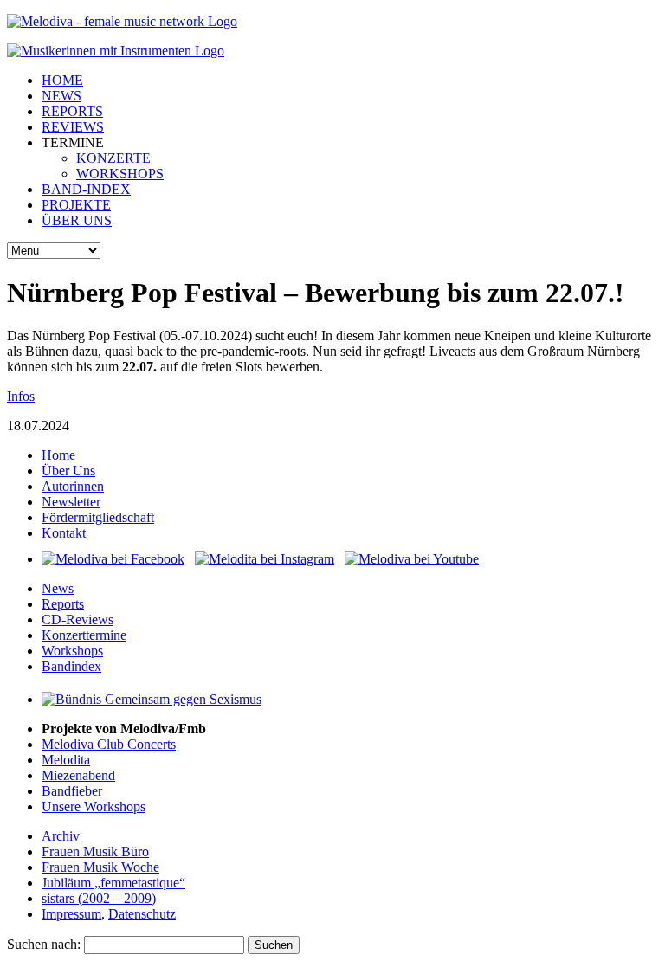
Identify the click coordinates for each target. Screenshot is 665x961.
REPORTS (72, 111)
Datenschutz (142, 913)
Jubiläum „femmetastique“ (113, 882)
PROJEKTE (76, 204)
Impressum (71, 913)
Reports (63, 604)
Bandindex (71, 666)
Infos (21, 396)
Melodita (66, 759)
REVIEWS (73, 126)
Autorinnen (73, 486)
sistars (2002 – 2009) (99, 898)
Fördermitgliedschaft (98, 517)
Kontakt (64, 533)
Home (58, 455)
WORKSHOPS (120, 173)
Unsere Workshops (93, 806)
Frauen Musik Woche (100, 867)
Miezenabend (78, 775)
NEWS (61, 95)
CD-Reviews (77, 619)
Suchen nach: (44, 944)
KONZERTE (113, 158)
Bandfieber (72, 791)
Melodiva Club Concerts (109, 744)
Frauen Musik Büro (95, 851)
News (58, 588)
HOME (62, 80)
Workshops (72, 650)
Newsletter (71, 501)
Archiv (61, 836)
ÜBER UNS (77, 220)
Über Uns (68, 470)
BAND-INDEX (86, 189)
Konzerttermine (84, 635)
